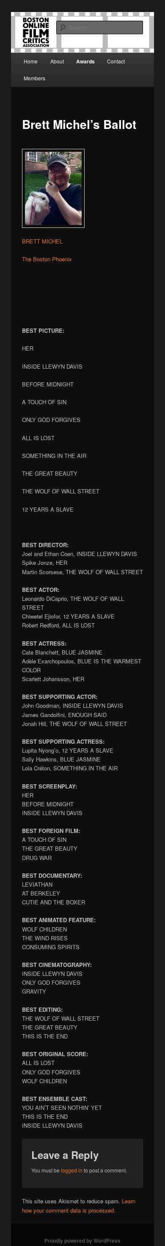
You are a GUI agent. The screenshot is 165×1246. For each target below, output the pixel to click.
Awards (85, 61)
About (57, 61)
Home (31, 61)
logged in (71, 1170)
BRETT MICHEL (42, 241)
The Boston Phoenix (47, 259)
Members (34, 78)
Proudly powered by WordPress (82, 1240)
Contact (116, 61)
